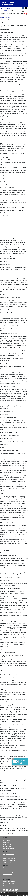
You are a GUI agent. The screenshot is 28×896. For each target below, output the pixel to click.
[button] (25, 3)
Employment (6, 840)
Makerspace (6, 867)
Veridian (8, 895)
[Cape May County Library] (1, 9)
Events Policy (6, 856)
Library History (6, 842)
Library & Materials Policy (9, 858)
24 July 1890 (5, 10)
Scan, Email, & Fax (7, 874)
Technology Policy (7, 862)
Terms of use (25, 895)
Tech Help (5, 876)
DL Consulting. (10, 892)
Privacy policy (18, 895)
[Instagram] (9, 890)
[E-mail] (23, 11)
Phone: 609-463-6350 (8, 883)
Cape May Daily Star (9, 8)
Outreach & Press (7, 846)
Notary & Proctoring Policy (9, 860)
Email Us (5, 885)
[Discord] (4, 890)
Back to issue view (5, 17)
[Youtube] (16, 890)
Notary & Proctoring (8, 872)
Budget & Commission (8, 854)
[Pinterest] (12, 890)
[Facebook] (23, 8)
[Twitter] (26, 8)
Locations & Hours (7, 844)
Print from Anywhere (8, 870)
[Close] (13, 759)
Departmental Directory (9, 881)
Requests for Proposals (8, 848)
